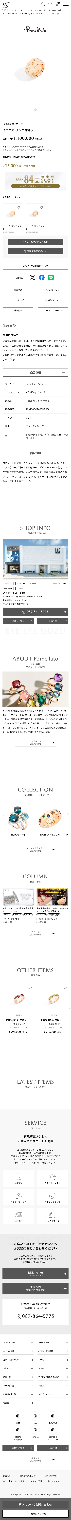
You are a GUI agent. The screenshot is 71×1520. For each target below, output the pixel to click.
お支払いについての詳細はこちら (17, 150)
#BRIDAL (7, 915)
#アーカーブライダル (11, 919)
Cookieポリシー (52, 1475)
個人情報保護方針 (28, 1475)
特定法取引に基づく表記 (13, 1481)
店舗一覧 (7, 1377)
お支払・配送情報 (45, 1351)
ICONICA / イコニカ (30, 13)
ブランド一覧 (8, 1385)
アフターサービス (10, 1342)
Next (68, 814)
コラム (41, 1359)
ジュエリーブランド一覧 (35, 10)
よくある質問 (8, 1351)
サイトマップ (53, 1481)
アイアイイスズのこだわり (49, 1377)
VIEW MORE (56, 583)
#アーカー (28, 915)
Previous (3, 814)
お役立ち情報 (43, 1342)
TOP (4, 10)
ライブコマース (44, 1394)
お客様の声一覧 (9, 1394)
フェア (41, 1385)
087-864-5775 (38, 1316)
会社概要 (7, 1475)
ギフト (41, 1368)
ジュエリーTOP (16, 10)
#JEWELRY (17, 915)
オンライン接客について (35, 266)
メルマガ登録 (36, 1481)
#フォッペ (53, 919)
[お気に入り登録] (18, 207)
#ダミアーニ (42, 919)
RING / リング (13, 13)
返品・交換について (11, 1359)
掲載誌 (6, 1403)
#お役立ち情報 (54, 915)
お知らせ (7, 1368)
